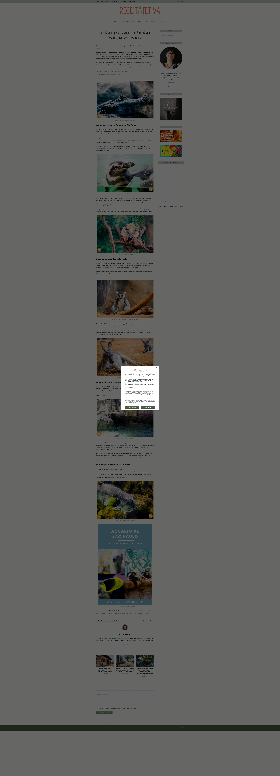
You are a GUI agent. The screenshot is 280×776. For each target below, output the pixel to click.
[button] (140, 388)
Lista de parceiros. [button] (133, 396)
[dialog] (140, 388)
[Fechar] (156, 367)
